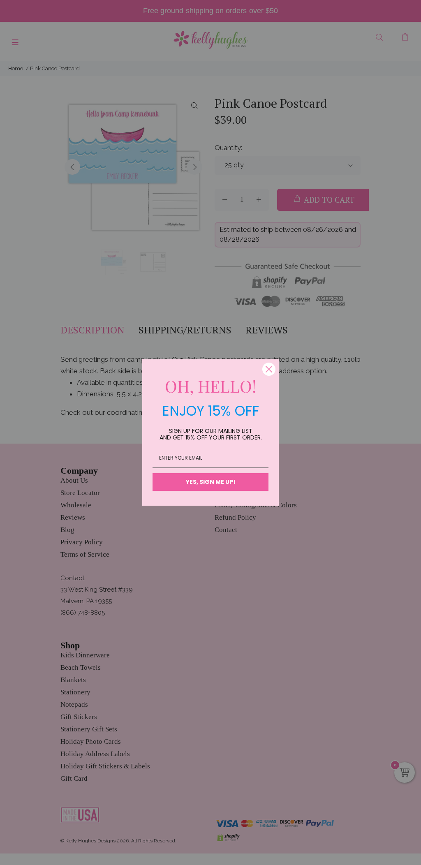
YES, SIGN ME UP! (211, 482)
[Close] (269, 369)
